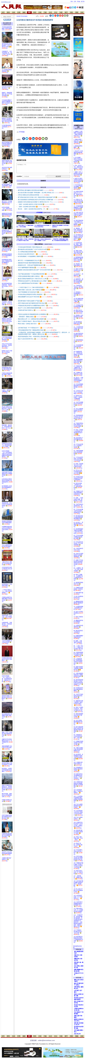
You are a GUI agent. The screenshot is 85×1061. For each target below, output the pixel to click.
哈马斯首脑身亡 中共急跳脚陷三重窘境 (35, 256)
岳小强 (76, 967)
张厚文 (76, 964)
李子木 (80, 973)
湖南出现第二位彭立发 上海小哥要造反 (37, 289)
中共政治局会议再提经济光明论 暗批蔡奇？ (37, 294)
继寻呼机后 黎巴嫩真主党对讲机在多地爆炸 (36, 190)
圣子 (81, 990)
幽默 (24, 12)
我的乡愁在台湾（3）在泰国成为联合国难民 (37, 319)
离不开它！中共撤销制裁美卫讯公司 (35, 260)
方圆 (77, 995)
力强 (81, 958)
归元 (77, 988)
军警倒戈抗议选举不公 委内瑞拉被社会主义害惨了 (40, 281)
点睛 (78, 1015)
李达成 (80, 1026)
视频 (76, 12)
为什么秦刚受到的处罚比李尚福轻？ (35, 283)
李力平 (77, 1024)
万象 (45, 12)
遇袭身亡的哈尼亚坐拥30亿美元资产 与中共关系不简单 (40, 270)
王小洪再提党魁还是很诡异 (32, 251)
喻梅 (78, 1030)
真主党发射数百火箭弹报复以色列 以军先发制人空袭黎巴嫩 (41, 199)
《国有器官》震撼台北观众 (32, 316)
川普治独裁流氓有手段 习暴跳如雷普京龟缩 (37, 330)
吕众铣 (76, 1006)
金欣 (75, 951)
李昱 (75, 962)
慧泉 (75, 1017)
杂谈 (82, 12)
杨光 (75, 983)
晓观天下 (79, 1012)
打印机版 (22, 132)
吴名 (75, 966)
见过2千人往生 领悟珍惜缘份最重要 (35, 308)
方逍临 (76, 973)
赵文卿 (76, 1026)
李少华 (79, 1033)
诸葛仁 (81, 1030)
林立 (75, 1031)
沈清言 (76, 956)
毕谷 (75, 1012)
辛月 (82, 1001)
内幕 (13, 12)
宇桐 (79, 1005)
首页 (3, 12)
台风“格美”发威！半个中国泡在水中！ (35, 327)
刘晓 (75, 955)
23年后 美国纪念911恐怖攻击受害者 (33, 195)
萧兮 (78, 962)
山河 (75, 990)
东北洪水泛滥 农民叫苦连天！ (33, 254)
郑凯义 (79, 966)
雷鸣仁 (79, 987)
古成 (78, 979)
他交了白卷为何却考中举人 (32, 339)
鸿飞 (78, 1021)
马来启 (81, 979)
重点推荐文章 (7, 23)
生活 (50, 12)
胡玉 (75, 1001)
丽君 (82, 951)
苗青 (75, 1023)
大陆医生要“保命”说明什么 (32, 310)
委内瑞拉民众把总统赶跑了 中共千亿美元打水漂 (39, 249)
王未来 (80, 997)
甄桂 (77, 1013)
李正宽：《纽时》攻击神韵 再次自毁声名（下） (38, 209)
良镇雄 (80, 1008)
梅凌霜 (79, 951)
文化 (55, 12)
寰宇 (66, 12)
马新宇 (76, 981)
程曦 (75, 958)
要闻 (8, 12)
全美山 (77, 985)
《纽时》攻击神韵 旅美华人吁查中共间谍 (36, 204)
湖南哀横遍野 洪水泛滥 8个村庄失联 (35, 296)
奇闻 (34, 12)
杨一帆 (81, 962)
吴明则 (80, 1019)
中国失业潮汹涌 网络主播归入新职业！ (35, 276)
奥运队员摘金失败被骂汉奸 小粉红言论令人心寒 (38, 278)
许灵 (75, 1033)
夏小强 (79, 1023)
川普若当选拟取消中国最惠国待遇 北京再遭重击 (38, 314)
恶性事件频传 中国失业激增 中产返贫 (35, 301)
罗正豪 (79, 983)
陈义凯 (77, 1010)
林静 (75, 969)
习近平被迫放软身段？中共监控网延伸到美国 (37, 274)
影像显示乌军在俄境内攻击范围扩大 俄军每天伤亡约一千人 (41, 202)
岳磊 (77, 1028)
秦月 (75, 992)
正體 (75, 1)
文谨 (81, 955)
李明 (78, 958)
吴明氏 (80, 994)
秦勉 (75, 979)
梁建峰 (79, 969)
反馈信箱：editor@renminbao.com (42, 1040)
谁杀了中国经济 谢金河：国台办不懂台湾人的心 (38, 321)
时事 (19, 12)
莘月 (82, 1005)
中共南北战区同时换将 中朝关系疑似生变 (35, 247)
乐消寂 (79, 1001)
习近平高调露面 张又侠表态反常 (34, 292)
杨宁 (78, 990)
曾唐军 (79, 999)
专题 (61, 12)
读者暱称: (19, 176)
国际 (29, 12)
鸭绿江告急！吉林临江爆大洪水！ (34, 323)
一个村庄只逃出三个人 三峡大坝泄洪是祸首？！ (38, 287)
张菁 (75, 987)
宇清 (81, 1015)
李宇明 (76, 1003)
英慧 (75, 1015)
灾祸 (40, 12)
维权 (71, 12)
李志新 (76, 1005)
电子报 (82, 1)
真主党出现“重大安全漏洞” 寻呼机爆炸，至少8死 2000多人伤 (41, 192)
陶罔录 (76, 1019)
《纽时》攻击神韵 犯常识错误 (33, 206)
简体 (72, 1)
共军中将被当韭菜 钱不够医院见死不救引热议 (38, 303)
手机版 (78, 1)
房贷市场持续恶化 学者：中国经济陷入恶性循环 (38, 336)
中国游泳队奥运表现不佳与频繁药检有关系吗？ (38, 305)
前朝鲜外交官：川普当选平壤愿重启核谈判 (37, 265)
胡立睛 (76, 997)
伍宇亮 (76, 960)
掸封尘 (76, 994)
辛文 (78, 955)
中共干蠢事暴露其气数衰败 (32, 267)
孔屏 (75, 953)
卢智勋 (76, 1008)
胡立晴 (77, 971)
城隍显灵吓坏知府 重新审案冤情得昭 (35, 263)
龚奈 (82, 966)
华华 (75, 1030)
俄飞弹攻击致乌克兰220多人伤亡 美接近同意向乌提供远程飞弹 (42, 197)
